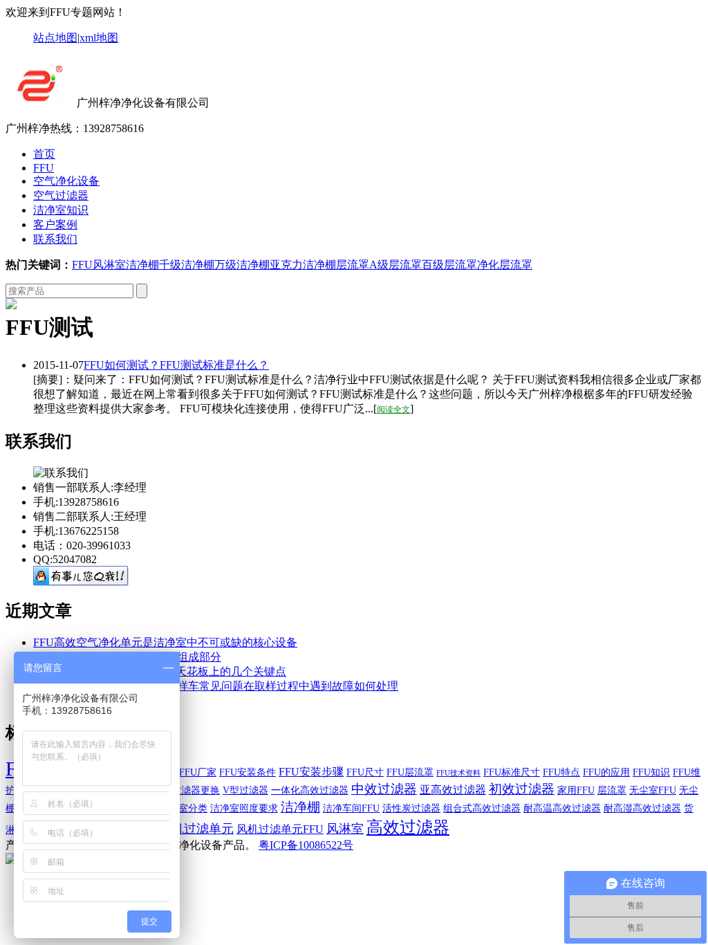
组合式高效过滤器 (482, 808)
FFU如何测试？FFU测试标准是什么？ (176, 365)
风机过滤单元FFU (280, 829)
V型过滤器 (245, 790)
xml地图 (99, 38)
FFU (43, 168)
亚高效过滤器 (453, 790)
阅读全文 (393, 409)
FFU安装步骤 (311, 772)
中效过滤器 (384, 789)
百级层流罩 (449, 264)
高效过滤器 (407, 827)
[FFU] (40, 103)
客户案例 (55, 224)
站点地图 (55, 38)
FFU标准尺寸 (511, 772)
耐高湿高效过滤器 (642, 808)
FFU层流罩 (410, 772)
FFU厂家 (197, 772)
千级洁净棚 (186, 264)
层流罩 (352, 264)
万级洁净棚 (242, 264)
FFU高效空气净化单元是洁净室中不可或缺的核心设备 (165, 642)
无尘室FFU (652, 790)
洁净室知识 (60, 210)
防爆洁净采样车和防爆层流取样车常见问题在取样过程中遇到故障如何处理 (215, 686)
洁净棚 (142, 264)
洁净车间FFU (351, 808)
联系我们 (55, 239)
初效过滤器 (522, 789)
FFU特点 (561, 772)
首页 (44, 154)
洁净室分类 (183, 808)
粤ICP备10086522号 (306, 845)
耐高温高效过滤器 (562, 808)
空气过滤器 (60, 195)
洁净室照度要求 (244, 808)
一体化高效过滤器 (309, 790)
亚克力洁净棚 (303, 264)
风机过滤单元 (196, 829)
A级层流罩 (395, 264)
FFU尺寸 (365, 772)
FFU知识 (651, 772)
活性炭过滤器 (411, 808)
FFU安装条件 (247, 772)
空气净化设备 (66, 181)
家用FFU (576, 790)
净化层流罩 (504, 264)
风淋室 (109, 264)
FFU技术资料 (458, 773)
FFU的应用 (606, 772)
